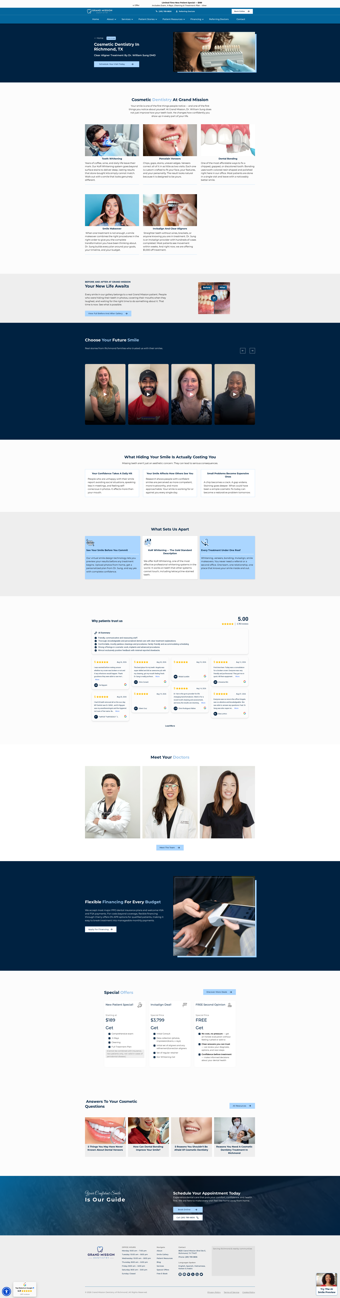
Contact (241, 19)
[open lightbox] (105, 394)
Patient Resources (172, 19)
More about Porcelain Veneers (170, 140)
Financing (195, 19)
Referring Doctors (219, 19)
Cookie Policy (248, 1292)
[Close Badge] (25, 1282)
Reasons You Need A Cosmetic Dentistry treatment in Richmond (234, 1149)
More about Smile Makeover (112, 210)
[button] (111, 19)
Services (126, 19)
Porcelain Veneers (170, 158)
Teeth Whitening (112, 158)
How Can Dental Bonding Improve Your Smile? (148, 1148)
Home (95, 19)
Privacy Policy (214, 1292)
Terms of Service (231, 1292)
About (110, 19)
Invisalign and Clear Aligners (170, 228)
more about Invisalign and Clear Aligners (170, 210)
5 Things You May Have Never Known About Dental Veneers (105, 1148)
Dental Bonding (228, 158)
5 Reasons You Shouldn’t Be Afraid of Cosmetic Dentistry (191, 1148)
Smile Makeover (112, 228)
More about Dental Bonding (228, 140)
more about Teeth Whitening (112, 140)
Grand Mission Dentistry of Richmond (109, 1292)
